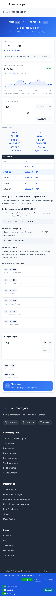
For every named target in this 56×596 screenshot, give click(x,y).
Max (26, 74)
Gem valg (48, 590)
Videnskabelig (10, 443)
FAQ (5, 540)
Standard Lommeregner (14, 438)
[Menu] (50, 4)
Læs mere (42, 575)
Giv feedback (9, 550)
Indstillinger (48, 579)
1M (14, 74)
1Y (18, 74)
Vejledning (8, 545)
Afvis (38, 579)
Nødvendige (12, 586)
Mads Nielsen (9, 519)
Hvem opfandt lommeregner (16, 499)
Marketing (11, 593)
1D (5, 74)
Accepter (27, 579)
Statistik (10, 590)
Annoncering (9, 555)
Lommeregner (19, 408)
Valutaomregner (10, 463)
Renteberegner (10, 458)
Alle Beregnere (10, 489)
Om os (6, 514)
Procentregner (10, 453)
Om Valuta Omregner (13, 494)
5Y (22, 74)
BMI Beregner (9, 467)
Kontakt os (8, 535)
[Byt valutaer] (28, 113)
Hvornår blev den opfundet (16, 504)
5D (10, 74)
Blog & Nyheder (10, 509)
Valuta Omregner (11, 472)
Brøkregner (8, 448)
